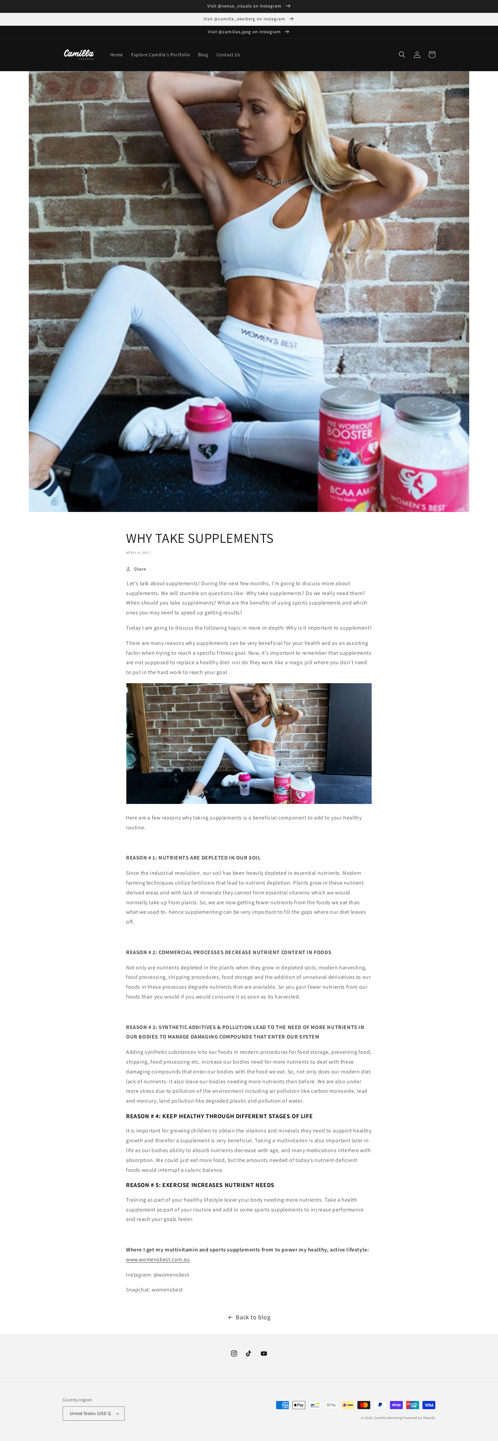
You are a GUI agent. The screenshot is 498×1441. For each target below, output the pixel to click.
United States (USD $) (90, 1413)
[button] (402, 54)
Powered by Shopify (419, 1418)
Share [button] (140, 569)
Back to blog (253, 1317)
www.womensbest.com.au (158, 1259)
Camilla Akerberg (388, 1418)
